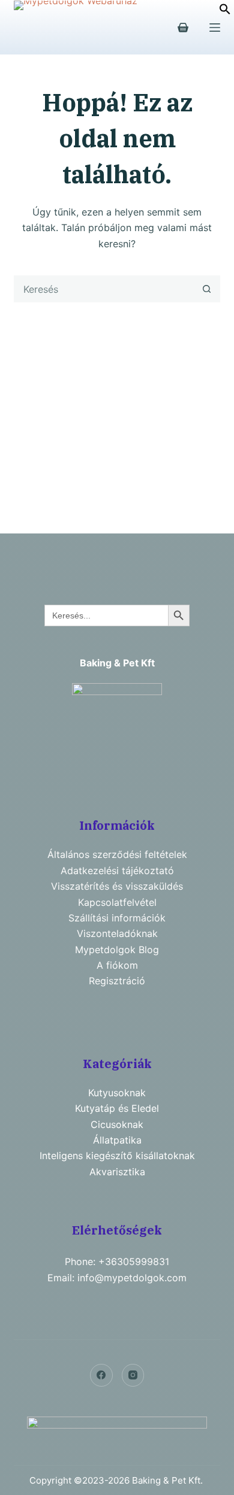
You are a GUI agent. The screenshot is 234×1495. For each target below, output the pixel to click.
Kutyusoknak (117, 1093)
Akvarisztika (117, 1172)
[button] (225, 11)
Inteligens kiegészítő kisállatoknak (117, 1156)
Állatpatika (117, 1140)
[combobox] (103, 288)
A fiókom (117, 965)
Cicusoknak (117, 1124)
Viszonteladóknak (117, 933)
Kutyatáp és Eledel (117, 1108)
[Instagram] (133, 1375)
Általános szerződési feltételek (117, 854)
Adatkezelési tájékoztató (117, 871)
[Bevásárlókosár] (183, 27)
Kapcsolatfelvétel (117, 902)
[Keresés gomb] (207, 289)
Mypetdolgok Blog (117, 950)
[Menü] (214, 27)
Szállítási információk (117, 918)
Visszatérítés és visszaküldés (117, 886)
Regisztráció (117, 981)
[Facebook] (101, 1375)
